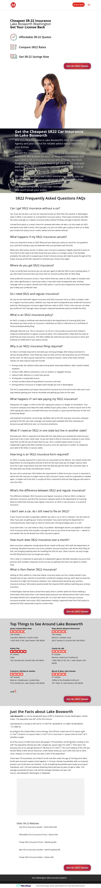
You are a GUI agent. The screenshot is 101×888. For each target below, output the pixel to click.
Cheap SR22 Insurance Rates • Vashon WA (36, 857)
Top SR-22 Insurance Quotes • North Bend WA (38, 827)
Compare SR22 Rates (32, 47)
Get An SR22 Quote (77, 66)
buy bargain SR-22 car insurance (52, 179)
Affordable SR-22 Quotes (35, 37)
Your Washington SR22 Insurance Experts (49, 878)
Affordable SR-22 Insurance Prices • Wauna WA (38, 834)
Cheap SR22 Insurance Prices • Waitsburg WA (37, 842)
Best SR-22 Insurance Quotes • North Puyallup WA (39, 849)
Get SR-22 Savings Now (34, 56)
